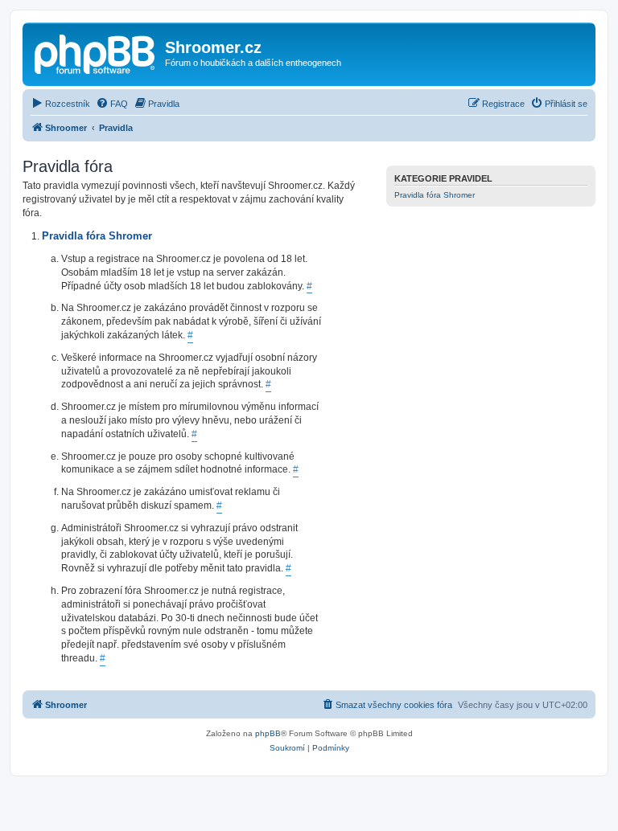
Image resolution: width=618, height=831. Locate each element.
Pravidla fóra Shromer (434, 194)
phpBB (268, 733)
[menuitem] (60, 103)
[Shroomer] (96, 52)
